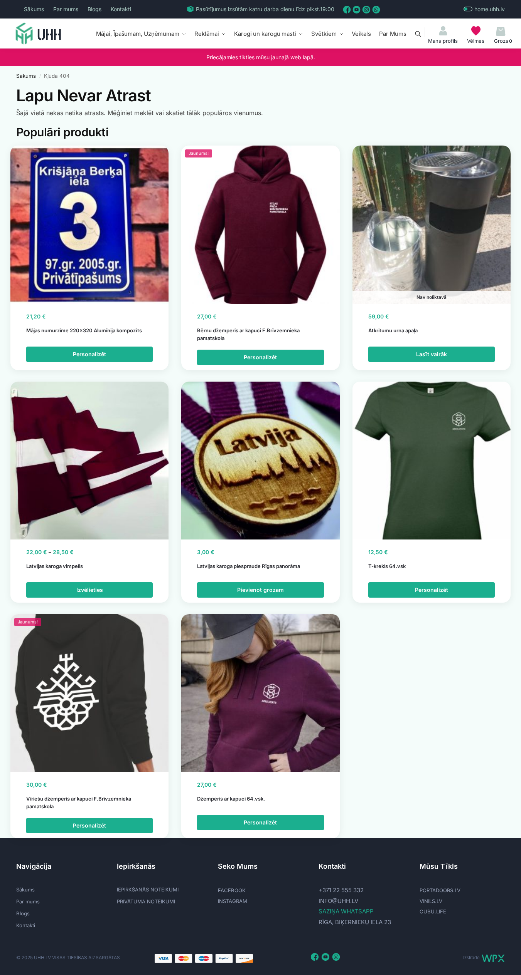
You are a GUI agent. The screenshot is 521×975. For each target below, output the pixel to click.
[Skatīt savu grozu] (501, 32)
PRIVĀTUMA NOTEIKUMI (146, 901)
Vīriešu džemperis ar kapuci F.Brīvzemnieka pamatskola (78, 802)
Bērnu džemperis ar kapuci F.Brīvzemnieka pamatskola (248, 334)
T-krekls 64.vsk (387, 566)
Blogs (94, 9)
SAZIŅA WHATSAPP (346, 911)
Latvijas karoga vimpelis (54, 566)
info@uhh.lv (338, 901)
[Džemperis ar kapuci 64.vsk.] (260, 693)
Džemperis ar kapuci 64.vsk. (231, 799)
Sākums (34, 9)
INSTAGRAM (232, 901)
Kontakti (121, 9)
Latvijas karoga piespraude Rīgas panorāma (248, 566)
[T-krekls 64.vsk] (431, 460)
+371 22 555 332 (341, 890)
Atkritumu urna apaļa (393, 330)
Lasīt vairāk (431, 354)
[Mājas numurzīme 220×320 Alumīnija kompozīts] (89, 224)
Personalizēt (89, 354)
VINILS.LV (431, 901)
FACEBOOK (232, 890)
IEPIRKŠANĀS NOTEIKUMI (148, 889)
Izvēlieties (89, 589)
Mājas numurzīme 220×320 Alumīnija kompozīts (84, 330)
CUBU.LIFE (433, 911)
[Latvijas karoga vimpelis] (89, 460)
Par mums (65, 9)
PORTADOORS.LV (440, 890)
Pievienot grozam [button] (260, 589)
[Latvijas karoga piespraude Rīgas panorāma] (260, 460)
